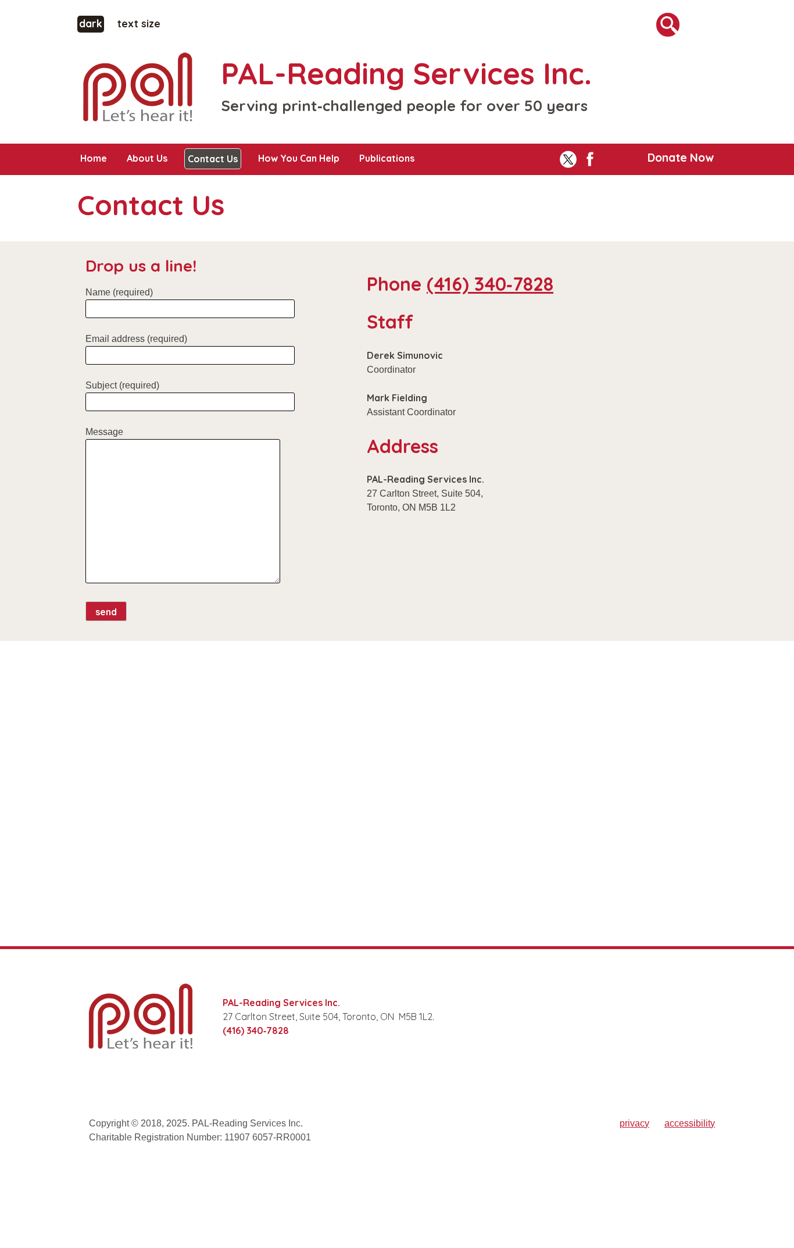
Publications (386, 158)
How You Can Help (298, 158)
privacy (634, 1123)
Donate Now (681, 158)
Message (104, 432)
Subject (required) (122, 385)
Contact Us (213, 159)
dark (91, 23)
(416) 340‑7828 (490, 283)
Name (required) (119, 292)
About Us (147, 158)
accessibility (689, 1123)
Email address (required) (136, 339)
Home (93, 158)
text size (138, 23)
